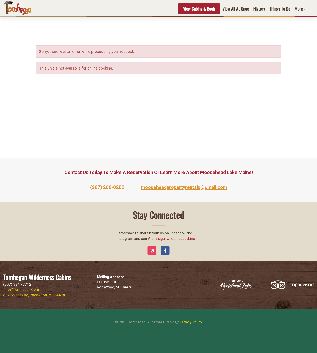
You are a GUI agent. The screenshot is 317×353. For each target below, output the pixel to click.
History (259, 8)
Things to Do (279, 8)
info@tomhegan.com (21, 289)
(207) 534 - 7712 (17, 284)
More (299, 8)
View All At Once (236, 8)
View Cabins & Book (199, 8)
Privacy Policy (191, 322)
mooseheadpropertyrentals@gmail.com (184, 187)
